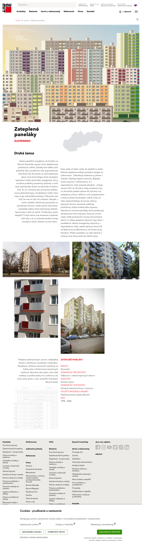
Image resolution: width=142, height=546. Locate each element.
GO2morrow (31, 442)
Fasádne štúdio (78, 465)
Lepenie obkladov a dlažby (11, 492)
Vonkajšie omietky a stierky (11, 461)
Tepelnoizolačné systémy (13, 448)
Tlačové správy (32, 498)
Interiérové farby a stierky (13, 474)
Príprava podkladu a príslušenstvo (11, 482)
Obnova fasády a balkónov (10, 456)
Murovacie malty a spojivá (10, 503)
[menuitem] (83, 5)
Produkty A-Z (77, 452)
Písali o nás (30, 501)
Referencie (30, 455)
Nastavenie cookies (31, 532)
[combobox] (46, 5)
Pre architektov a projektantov (79, 483)
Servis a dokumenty (80, 448)
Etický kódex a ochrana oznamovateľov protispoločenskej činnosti (35, 478)
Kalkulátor (76, 458)
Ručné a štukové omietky (13, 477)
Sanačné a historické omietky (11, 466)
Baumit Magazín (32, 488)
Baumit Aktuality (32, 485)
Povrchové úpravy (10, 445)
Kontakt (75, 503)
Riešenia (53, 448)
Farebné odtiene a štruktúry (79, 469)
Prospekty (76, 488)
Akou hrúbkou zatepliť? (81, 479)
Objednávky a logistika (81, 491)
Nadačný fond (31, 491)
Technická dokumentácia (82, 462)
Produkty (7, 442)
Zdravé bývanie (9, 471)
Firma (28, 462)
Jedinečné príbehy (34, 448)
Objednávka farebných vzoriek (81, 475)
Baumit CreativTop (80, 442)
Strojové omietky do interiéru (11, 487)
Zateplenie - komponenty (13, 452)
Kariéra (29, 495)
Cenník (75, 455)
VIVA (51, 442)
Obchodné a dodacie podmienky (81, 495)
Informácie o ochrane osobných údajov (34, 537)
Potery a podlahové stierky (11, 498)
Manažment (30, 472)
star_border (137, 19)
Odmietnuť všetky (56, 532)
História (29, 465)
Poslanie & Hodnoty (34, 469)
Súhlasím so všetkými (109, 532)
